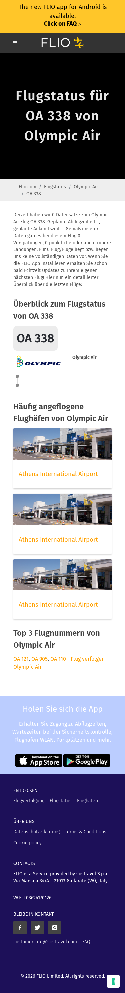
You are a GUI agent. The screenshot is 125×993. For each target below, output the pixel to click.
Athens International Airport (58, 474)
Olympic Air (86, 187)
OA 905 (39, 659)
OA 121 (21, 659)
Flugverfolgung (28, 801)
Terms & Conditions (85, 832)
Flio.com (27, 187)
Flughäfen (87, 801)
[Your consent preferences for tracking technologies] (113, 981)
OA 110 (58, 659)
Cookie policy (27, 843)
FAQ (86, 942)
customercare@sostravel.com (45, 942)
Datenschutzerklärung (36, 832)
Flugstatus (55, 187)
